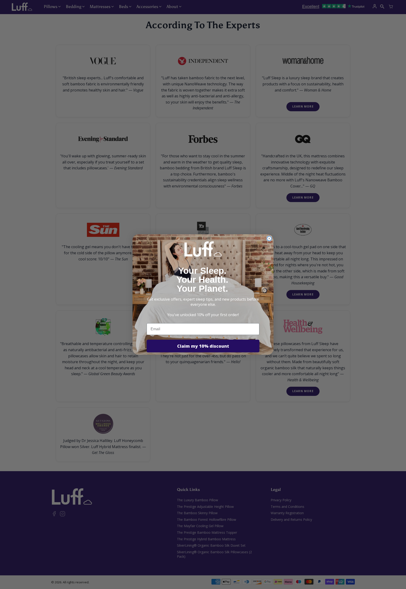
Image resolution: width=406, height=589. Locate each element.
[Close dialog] (269, 238)
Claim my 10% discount (203, 346)
